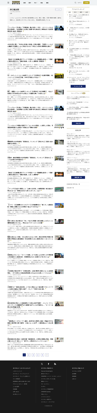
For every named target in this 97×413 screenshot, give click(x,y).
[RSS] (55, 364)
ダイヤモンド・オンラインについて (21, 368)
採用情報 (74, 376)
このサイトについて (17, 371)
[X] (42, 364)
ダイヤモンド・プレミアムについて (21, 373)
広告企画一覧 (70, 187)
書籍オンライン (44, 381)
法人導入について (17, 394)
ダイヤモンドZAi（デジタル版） (48, 378)
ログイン (80, 2)
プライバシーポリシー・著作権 (20, 384)
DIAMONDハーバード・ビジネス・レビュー (51, 376)
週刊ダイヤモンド (45, 373)
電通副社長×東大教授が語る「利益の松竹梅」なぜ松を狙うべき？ (78, 118)
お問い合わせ (16, 391)
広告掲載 (15, 389)
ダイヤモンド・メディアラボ (47, 402)
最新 (70, 12)
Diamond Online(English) (47, 371)
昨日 (75, 12)
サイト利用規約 (16, 378)
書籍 (47, 2)
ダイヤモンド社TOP (76, 371)
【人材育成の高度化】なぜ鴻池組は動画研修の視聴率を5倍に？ (78, 113)
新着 (24, 2)
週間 (81, 12)
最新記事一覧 (78, 177)
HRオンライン (44, 394)
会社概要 (74, 373)
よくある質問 (16, 386)
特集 (42, 2)
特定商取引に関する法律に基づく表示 (21, 381)
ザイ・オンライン (45, 384)
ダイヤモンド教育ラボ (46, 399)
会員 (86, 12)
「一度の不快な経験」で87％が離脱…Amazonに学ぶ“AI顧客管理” (78, 108)
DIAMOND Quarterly (46, 391)
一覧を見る (78, 123)
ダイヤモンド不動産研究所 (47, 389)
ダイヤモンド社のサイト (47, 368)
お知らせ (74, 378)
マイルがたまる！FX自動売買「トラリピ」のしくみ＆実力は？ (78, 102)
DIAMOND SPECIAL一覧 (73, 184)
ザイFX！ (43, 386)
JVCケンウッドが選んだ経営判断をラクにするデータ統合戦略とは (78, 97)
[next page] (46, 354)
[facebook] (48, 364)
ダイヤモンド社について (78, 368)
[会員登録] (86, 2)
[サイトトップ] (16, 2)
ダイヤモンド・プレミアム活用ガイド (21, 376)
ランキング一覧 (78, 86)
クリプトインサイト (45, 396)
